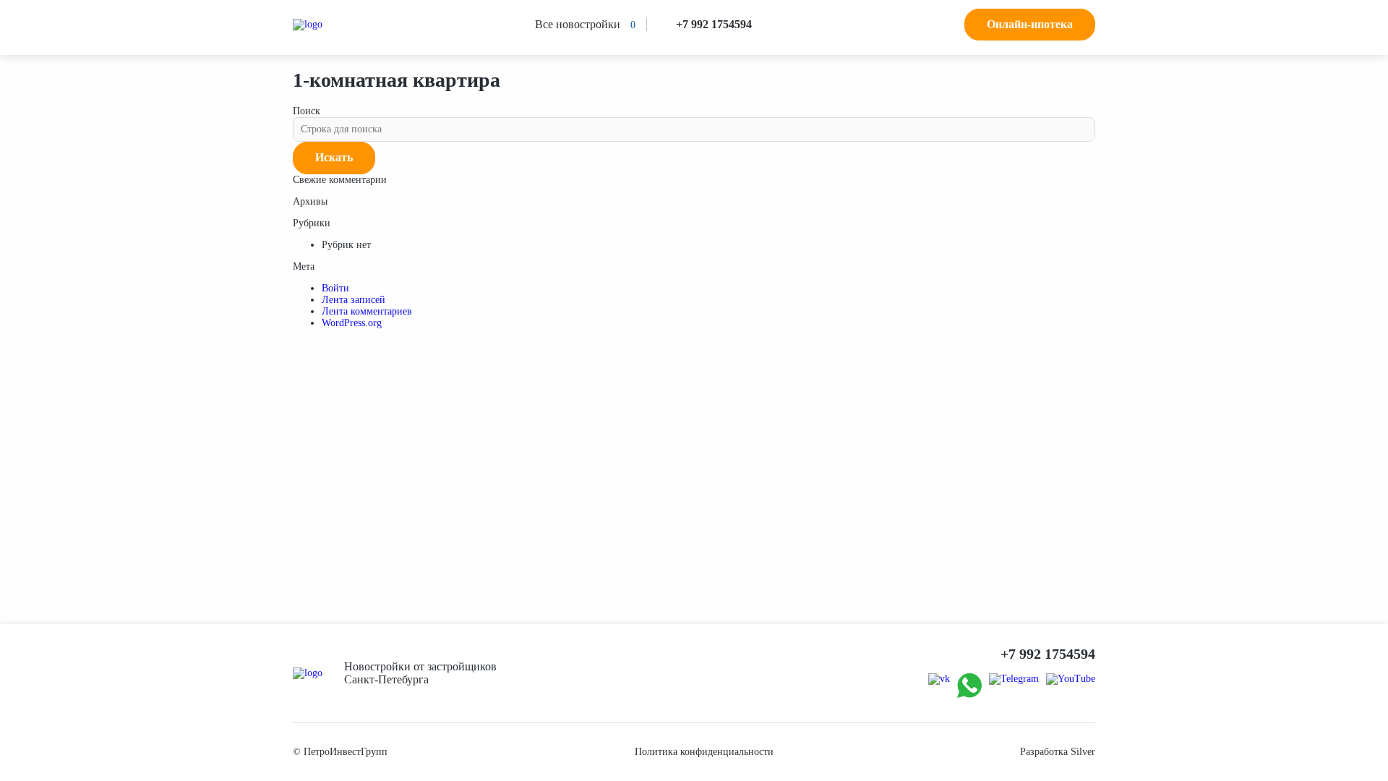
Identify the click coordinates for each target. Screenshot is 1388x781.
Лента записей (353, 299)
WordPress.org (352, 322)
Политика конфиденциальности (704, 751)
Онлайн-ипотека (1030, 24)
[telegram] (1014, 679)
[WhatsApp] (969, 687)
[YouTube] (1070, 679)
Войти (335, 288)
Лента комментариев (367, 311)
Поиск (306, 111)
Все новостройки (577, 24)
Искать (334, 157)
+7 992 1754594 (714, 24)
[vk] (939, 679)
